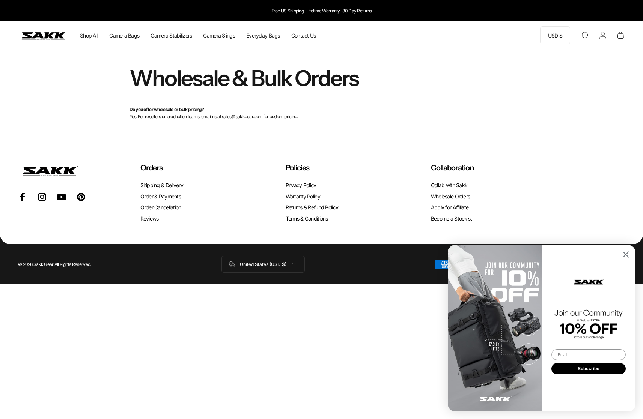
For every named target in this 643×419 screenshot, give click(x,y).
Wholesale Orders (450, 196)
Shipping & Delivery (161, 185)
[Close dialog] (625, 254)
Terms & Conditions (307, 218)
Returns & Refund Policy (312, 207)
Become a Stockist (451, 218)
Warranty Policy (303, 196)
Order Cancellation (160, 207)
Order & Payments (160, 196)
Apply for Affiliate (449, 207)
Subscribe (588, 368)
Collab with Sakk (449, 185)
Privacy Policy (301, 185)
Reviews (149, 218)
